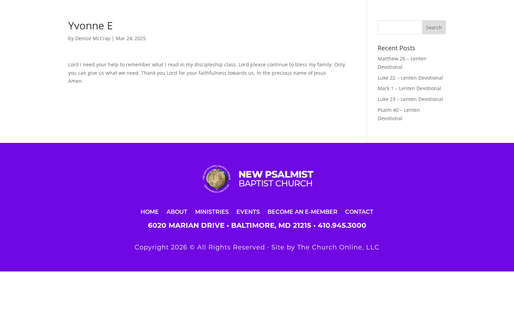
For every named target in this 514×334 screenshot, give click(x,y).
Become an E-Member (302, 212)
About (176, 212)
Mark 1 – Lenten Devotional (409, 88)
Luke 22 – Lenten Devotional (410, 77)
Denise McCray (92, 38)
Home (150, 212)
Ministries (212, 212)
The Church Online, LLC (338, 247)
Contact (359, 212)
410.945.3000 (342, 225)
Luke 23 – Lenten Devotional (410, 99)
